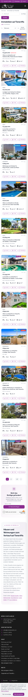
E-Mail (14, 65)
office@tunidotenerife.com (9, 630)
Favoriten (5, 680)
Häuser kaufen (15, 595)
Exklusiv (18, 34)
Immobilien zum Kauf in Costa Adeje (10, 658)
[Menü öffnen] (25, 5)
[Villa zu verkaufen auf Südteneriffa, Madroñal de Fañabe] (14, 50)
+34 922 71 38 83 (7, 632)
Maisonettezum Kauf (6, 653)
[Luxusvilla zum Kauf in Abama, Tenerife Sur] (14, 124)
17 (17, 479)
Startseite (3, 10)
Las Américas (7, 391)
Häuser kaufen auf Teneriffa (8, 656)
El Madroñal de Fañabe (9, 58)
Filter (24, 14)
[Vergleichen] (25, 47)
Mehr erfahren (5, 691)
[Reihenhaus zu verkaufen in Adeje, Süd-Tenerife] (14, 346)
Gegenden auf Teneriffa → (8, 673)
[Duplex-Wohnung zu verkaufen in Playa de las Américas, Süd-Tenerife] (14, 383)
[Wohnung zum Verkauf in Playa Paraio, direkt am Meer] (14, 161)
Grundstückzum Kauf (6, 651)
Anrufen (7, 65)
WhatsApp (22, 65)
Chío (5, 95)
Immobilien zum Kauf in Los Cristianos (11, 660)
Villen (20, 595)
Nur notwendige (7, 694)
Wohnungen (6, 597)
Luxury (23, 34)
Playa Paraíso (7, 169)
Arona (5, 317)
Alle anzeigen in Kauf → (7, 663)
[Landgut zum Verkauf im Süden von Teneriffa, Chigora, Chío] (14, 87)
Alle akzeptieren (18, 694)
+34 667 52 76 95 (7, 634)
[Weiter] (25, 41)
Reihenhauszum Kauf (6, 646)
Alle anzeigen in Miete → (7, 670)
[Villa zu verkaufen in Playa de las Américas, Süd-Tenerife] (14, 420)
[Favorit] (22, 47)
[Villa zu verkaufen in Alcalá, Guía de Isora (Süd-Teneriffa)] (14, 198)
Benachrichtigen (14, 506)
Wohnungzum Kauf (6, 642)
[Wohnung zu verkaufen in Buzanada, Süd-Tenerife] (14, 457)
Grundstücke (14, 597)
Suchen (5, 17)
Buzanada (6, 465)
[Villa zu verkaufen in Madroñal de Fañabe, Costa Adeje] (14, 235)
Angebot (23, 145)
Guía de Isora (7, 206)
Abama (5, 132)
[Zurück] (3, 41)
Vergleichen (14, 680)
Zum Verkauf (12, 34)
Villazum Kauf (4, 644)
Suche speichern (22, 28)
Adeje (5, 354)
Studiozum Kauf (5, 649)
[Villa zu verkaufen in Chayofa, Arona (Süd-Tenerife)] (14, 309)
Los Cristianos (13, 600)
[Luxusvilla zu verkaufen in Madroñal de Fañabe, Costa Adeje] (14, 272)
